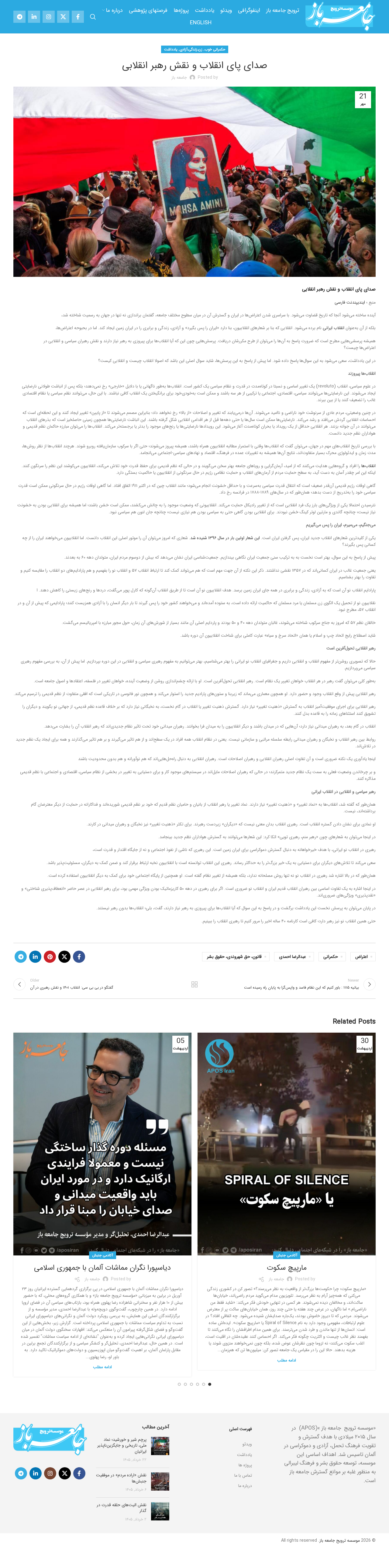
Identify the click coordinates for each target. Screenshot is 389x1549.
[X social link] (63, 17)
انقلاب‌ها (368, 466)
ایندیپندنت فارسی (350, 302)
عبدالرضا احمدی (292, 956)
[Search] (93, 17)
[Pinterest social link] (50, 957)
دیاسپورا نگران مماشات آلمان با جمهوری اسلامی (102, 1268)
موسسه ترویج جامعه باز (339, 1540)
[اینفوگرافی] (215, 1436)
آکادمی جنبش (286, 1255)
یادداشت (170, 49)
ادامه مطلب (286, 1360)
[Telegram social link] (19, 17)
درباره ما (245, 1485)
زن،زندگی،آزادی (191, 49)
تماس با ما (243, 1475)
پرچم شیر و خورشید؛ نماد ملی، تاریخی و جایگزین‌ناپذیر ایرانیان (121, 1445)
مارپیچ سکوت (287, 1268)
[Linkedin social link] (34, 17)
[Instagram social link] (49, 17)
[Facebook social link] (78, 17)
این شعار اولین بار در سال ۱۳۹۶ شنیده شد (225, 538)
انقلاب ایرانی (333, 328)
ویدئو (247, 1444)
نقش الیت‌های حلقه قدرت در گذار (121, 1508)
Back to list (195, 984)
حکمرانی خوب (215, 49)
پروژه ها (245, 1465)
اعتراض (361, 956)
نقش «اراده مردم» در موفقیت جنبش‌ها (121, 1478)
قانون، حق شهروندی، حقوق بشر (234, 956)
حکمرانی (330, 956)
